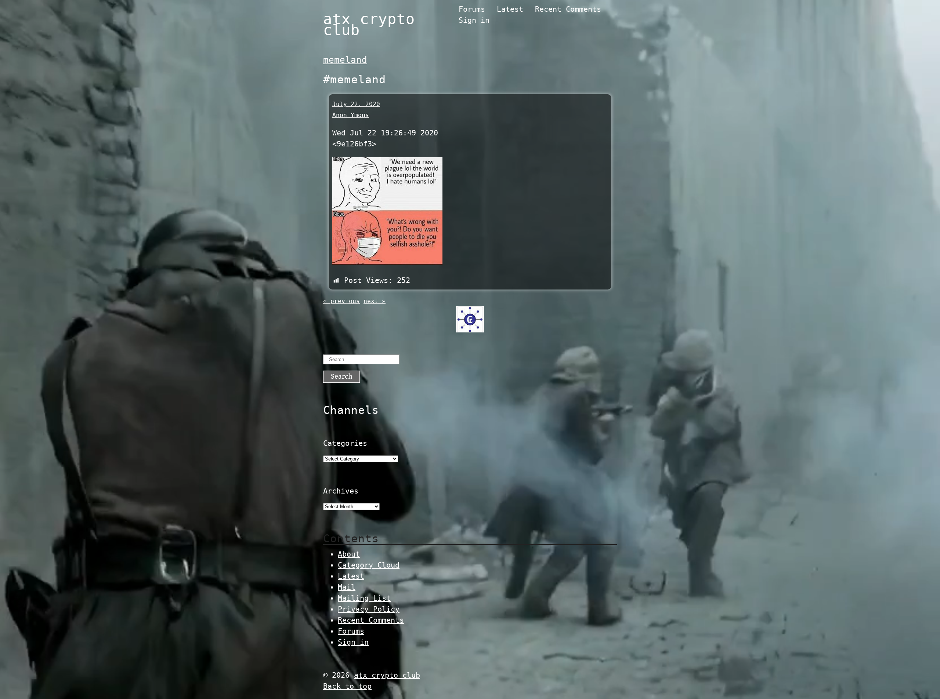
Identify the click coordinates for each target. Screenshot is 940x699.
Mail (346, 587)
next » (375, 301)
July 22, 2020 (356, 104)
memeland (345, 60)
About (349, 554)
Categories (345, 443)
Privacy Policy (369, 609)
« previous (341, 301)
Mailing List (364, 598)
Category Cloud (369, 565)
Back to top (347, 686)
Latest (510, 9)
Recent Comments (568, 9)
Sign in (474, 20)
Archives (340, 491)
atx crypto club (369, 25)
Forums (472, 9)
